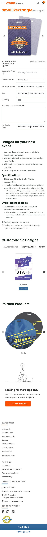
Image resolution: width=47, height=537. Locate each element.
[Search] (37, 3)
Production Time (6, 126)
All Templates (11, 247)
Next (44, 272)
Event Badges (29, 247)
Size (3, 93)
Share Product (38, 61)
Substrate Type (8, 71)
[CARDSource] (14, 3)
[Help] (3, 73)
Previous (3, 272)
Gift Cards (6, 429)
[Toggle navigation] (3, 3)
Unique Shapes (8, 444)
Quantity (5, 99)
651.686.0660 (9, 487)
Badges (5, 440)
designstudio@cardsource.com (17, 491)
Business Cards (8, 436)
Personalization (8, 86)
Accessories (7, 451)
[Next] (43, 36)
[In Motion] (23, 267)
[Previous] (4, 36)
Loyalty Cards (7, 433)
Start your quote (18, 404)
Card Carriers (7, 447)
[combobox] (31, 80)
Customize (23, 288)
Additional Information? (12, 105)
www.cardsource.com (13, 501)
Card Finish (6, 79)
